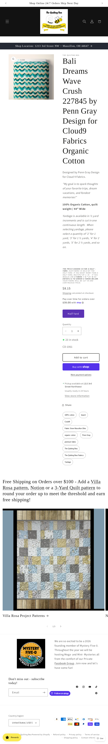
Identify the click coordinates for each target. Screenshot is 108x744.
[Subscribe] (44, 692)
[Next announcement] (102, 3)
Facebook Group (64, 663)
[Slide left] (47, 626)
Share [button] (68, 404)
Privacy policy (75, 734)
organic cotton (70, 435)
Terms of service (92, 734)
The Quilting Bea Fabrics (74, 455)
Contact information (90, 737)
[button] (7, 21)
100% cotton (69, 415)
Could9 (67, 422)
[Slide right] (61, 626)
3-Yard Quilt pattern (75, 487)
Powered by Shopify (41, 734)
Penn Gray (86, 435)
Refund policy (59, 734)
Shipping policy (71, 737)
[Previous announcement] (6, 3)
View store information (77, 395)
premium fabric (70, 442)
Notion (37, 487)
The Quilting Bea (71, 449)
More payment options (81, 374)
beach (83, 415)
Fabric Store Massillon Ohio (75, 428)
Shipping (67, 293)
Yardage (68, 462)
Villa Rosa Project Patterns (24, 616)
